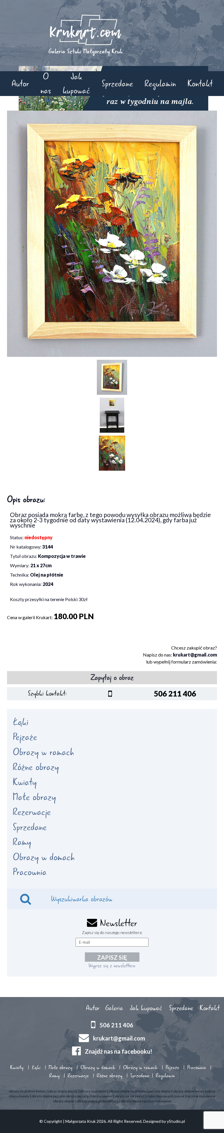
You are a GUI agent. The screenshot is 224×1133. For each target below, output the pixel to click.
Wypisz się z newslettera (112, 965)
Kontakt (200, 83)
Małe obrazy (34, 797)
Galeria (114, 1008)
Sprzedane (117, 83)
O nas (46, 83)
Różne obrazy (36, 767)
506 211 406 (116, 1024)
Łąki (20, 722)
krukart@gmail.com (195, 654)
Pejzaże (25, 737)
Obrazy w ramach (43, 752)
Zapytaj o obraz (112, 677)
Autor (20, 83)
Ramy (22, 842)
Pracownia (30, 872)
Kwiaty (24, 782)
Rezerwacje (32, 812)
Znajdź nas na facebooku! (118, 1051)
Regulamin (160, 83)
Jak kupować (76, 83)
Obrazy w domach (43, 857)
